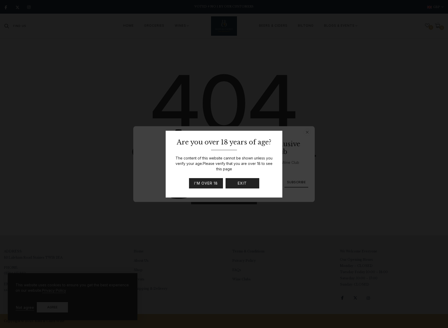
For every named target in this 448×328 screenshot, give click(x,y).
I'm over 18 (206, 183)
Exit (242, 183)
